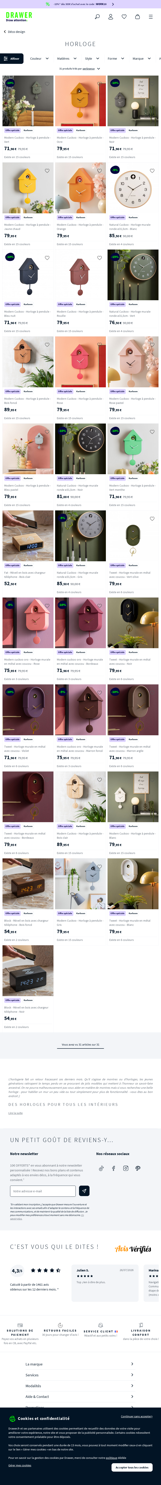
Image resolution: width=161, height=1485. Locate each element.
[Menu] (151, 16)
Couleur (36, 58)
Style (88, 58)
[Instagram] (126, 1168)
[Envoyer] (84, 1191)
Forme (112, 58)
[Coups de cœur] (124, 16)
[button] (80, 63)
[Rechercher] (97, 17)
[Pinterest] (138, 1168)
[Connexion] (110, 17)
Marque (138, 58)
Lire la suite (15, 1113)
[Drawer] (19, 16)
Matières (63, 58)
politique (111, 1458)
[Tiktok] (101, 1168)
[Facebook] (113, 1168)
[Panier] (137, 16)
